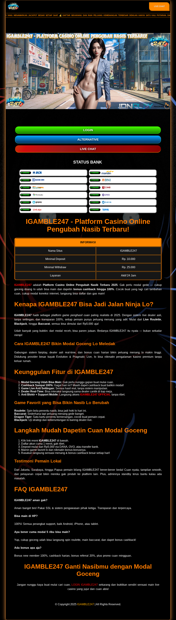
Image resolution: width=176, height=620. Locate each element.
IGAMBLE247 (23, 284)
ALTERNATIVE (88, 139)
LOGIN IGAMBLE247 (85, 584)
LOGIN (88, 130)
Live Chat (159, 6)
